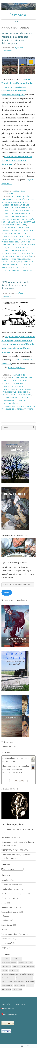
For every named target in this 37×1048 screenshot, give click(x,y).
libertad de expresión (18, 392)
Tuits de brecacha (8, 747)
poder (16, 985)
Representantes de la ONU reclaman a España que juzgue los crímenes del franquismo (16, 38)
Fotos (3, 903)
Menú (19, 22)
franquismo (7, 236)
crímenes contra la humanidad (17, 211)
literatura (19, 978)
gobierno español (23, 236)
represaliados (8, 401)
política (5, 262)
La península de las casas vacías (15, 758)
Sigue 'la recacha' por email (14, 563)
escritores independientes (10, 974)
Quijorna (18, 262)
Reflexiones (7, 194)
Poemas (6, 916)
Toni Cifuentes (6, 989)
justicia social (8, 253)
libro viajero (11, 978)
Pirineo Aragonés (7, 985)
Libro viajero (6, 925)
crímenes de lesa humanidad (15, 214)
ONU (28, 259)
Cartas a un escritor (9, 885)
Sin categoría (7, 943)
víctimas (28, 409)
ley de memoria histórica (21, 256)
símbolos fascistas (11, 265)
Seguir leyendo (16, 367)
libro (3, 978)
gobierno (18, 389)
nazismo (5, 259)
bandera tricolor (10, 381)
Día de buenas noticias (10, 837)
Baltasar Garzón (20, 196)
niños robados (18, 259)
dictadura (6, 383)
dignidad (16, 231)
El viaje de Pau (7, 898)
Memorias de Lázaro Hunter (13, 934)
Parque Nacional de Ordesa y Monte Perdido (21, 982)
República (29, 262)
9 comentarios (6, 51)
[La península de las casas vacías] (33, 762)
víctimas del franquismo (19, 270)
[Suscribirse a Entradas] (2, 1008)
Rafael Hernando (22, 395)
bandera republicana (23, 378)
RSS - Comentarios (10, 1014)
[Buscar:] (18, 428)
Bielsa (30, 963)
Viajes (4, 948)
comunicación (6, 966)
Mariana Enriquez (13, 773)
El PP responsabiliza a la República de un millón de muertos (15, 285)
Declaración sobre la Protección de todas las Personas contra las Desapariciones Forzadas (18, 222)
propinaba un (17, 87)
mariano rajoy (28, 978)
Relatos (6, 920)
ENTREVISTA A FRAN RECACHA (14, 850)
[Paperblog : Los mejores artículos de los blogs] (6, 1032)
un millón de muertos (12, 409)
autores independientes (9, 963)
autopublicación (16, 959)
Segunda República (25, 406)
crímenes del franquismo (14, 216)
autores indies (22, 963)
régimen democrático (12, 398)
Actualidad (19, 191)
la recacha (18, 15)
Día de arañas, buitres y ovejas (14, 894)
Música (4, 929)
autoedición (5, 959)
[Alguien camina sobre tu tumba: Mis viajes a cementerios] (33, 770)
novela (4, 982)
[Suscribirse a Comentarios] (2, 1014)
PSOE (31, 985)
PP (12, 262)
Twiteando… (7, 742)
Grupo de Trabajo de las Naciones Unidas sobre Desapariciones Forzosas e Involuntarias (18, 242)
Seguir (6, 592)
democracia (7, 228)
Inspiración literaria (9, 912)
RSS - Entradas (8, 1008)
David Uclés (10, 761)
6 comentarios (6, 296)
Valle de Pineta (17, 989)
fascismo (22, 233)
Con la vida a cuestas (10, 889)
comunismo (7, 199)
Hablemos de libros (9, 907)
